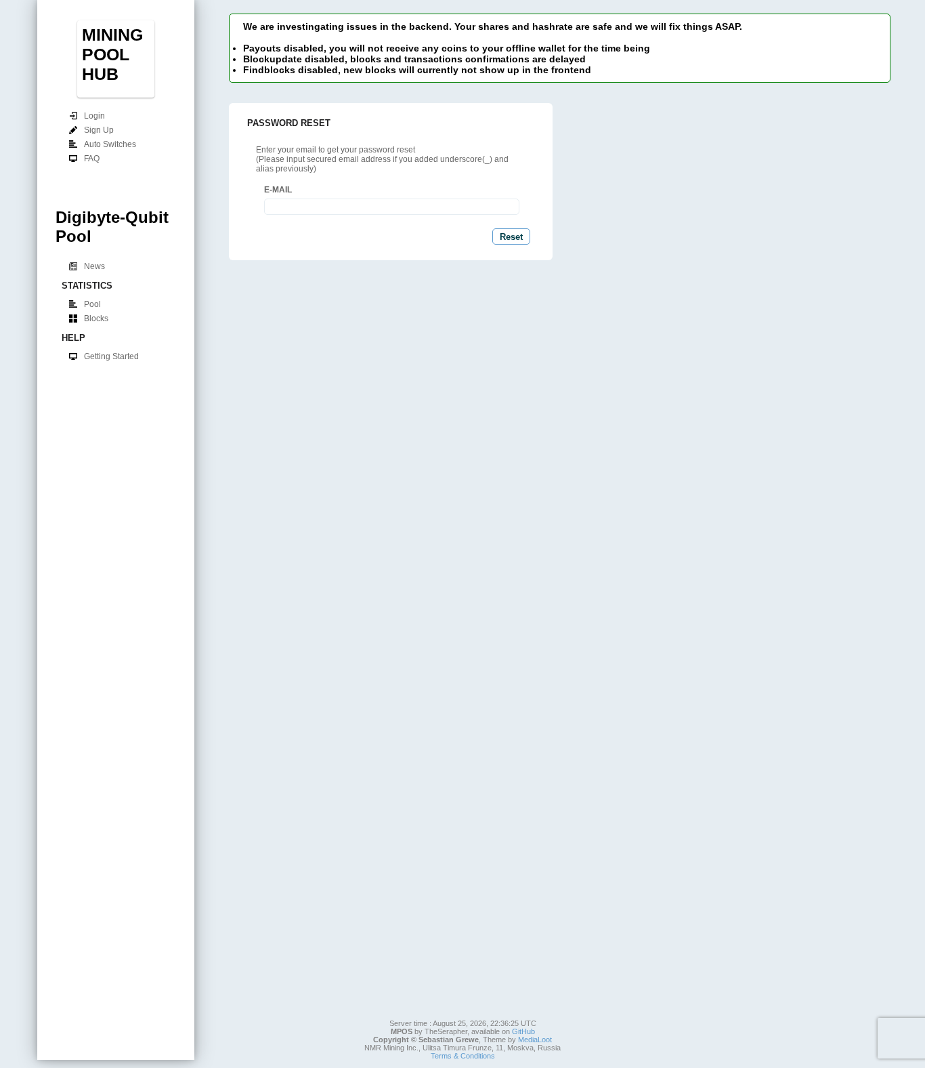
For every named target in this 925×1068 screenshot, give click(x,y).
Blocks (96, 318)
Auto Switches (110, 144)
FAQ (92, 158)
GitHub (523, 1031)
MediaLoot (535, 1039)
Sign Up (99, 130)
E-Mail (278, 189)
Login (94, 116)
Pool (92, 304)
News (94, 266)
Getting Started (111, 356)
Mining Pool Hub (112, 54)
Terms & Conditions (463, 1056)
